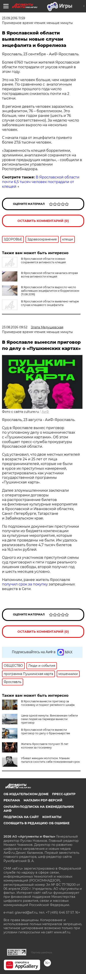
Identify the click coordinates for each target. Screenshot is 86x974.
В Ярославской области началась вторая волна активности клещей (49, 274)
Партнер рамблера (41, 952)
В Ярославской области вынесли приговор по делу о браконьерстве (45, 731)
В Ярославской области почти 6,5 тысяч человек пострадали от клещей (40, 182)
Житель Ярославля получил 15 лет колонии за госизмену (44, 745)
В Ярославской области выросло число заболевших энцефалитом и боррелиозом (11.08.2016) (50, 290)
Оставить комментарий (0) (43, 221)
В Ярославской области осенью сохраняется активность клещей (43, 260)
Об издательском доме (26, 794)
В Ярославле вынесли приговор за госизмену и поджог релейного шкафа (48, 703)
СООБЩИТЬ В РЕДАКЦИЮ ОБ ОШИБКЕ (36, 823)
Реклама (12, 800)
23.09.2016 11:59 (13, 18)
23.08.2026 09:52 (14, 327)
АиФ (45, 412)
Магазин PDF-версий (43, 800)
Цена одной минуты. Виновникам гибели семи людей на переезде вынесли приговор (49, 719)
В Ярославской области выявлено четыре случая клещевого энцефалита (50, 303)
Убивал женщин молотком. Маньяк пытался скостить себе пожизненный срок (50, 759)
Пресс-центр (63, 794)
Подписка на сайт (21, 817)
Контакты (51, 817)
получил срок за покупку (25, 584)
